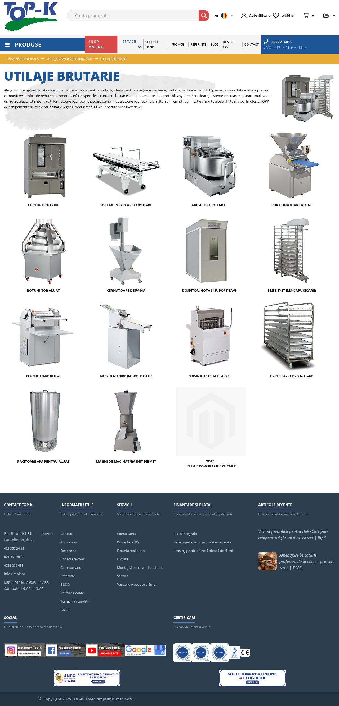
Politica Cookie (72, 592)
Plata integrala (185, 533)
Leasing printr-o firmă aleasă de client (203, 550)
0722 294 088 (282, 42)
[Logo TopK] (31, 16)
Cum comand (70, 567)
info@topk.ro (14, 573)
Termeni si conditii (74, 601)
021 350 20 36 (14, 556)
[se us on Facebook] (64, 651)
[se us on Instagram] (24, 651)
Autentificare (259, 15)
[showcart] (308, 15)
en (231, 15)
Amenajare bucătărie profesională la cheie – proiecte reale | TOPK (307, 561)
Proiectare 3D (128, 542)
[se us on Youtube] (105, 651)
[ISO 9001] (182, 653)
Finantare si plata (131, 550)
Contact (66, 533)
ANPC (64, 609)
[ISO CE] (245, 653)
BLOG (64, 584)
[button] (222, 16)
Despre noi (68, 550)
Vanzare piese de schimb (136, 584)
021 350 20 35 (14, 548)
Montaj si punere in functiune (140, 567)
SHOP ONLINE (95, 44)
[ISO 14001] (201, 653)
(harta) (47, 533)
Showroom (69, 542)
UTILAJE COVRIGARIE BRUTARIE (70, 58)
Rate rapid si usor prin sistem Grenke (202, 542)
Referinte (67, 576)
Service (122, 576)
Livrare (122, 559)
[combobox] (138, 15)
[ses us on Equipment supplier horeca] (145, 651)
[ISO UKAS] (234, 653)
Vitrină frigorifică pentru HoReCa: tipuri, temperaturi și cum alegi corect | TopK (293, 534)
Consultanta (126, 533)
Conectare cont (72, 559)
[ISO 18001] (219, 653)
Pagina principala (24, 58)
